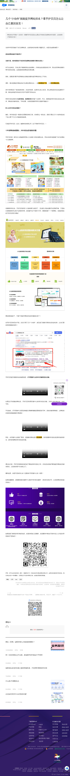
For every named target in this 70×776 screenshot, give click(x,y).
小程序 (41, 724)
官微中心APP (43, 729)
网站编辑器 (29, 771)
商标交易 (24, 769)
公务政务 (55, 741)
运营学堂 (31, 735)
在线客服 (64, 736)
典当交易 (55, 733)
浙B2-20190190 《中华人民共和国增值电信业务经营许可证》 (44, 746)
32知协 (25, 768)
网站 (23, 47)
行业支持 (31, 741)
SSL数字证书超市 (17, 769)
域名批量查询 (49, 769)
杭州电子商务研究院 (62, 769)
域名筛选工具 (46, 768)
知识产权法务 (42, 769)
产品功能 (31, 727)
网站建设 (41, 732)
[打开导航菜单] (66, 5)
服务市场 (31, 729)
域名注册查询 (53, 768)
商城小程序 (65, 727)
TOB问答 (24, 771)
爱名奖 (55, 769)
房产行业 (55, 736)
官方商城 (55, 724)
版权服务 (30, 769)
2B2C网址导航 (42, 771)
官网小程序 (65, 730)
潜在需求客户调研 (44, 738)
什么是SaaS (32, 724)
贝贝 (21, 579)
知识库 (41, 741)
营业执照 (50, 748)
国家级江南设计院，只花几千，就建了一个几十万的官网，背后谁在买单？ (49, 594)
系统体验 (31, 733)
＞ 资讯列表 (14, 9)
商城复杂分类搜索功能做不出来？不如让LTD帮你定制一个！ (20, 594)
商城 (40, 727)
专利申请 (35, 769)
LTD (12, 579)
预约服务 (55, 730)
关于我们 (41, 735)
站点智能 (61, 771)
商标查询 (60, 768)
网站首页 (8, 9)
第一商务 (31, 768)
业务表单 (64, 733)
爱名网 (21, 768)
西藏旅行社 (55, 771)
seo (16, 579)
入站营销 (49, 771)
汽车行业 (55, 738)
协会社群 (64, 724)
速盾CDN (36, 771)
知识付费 (55, 727)
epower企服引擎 (37, 768)
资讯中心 (31, 738)
